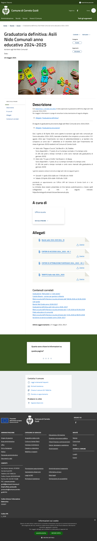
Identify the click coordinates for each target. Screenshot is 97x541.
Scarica (81, 244)
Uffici (2, 445)
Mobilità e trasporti (31, 452)
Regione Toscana (6, 2)
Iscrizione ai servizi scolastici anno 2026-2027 (49, 317)
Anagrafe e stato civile (32, 438)
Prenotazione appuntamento (34, 468)
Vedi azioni (85, 35)
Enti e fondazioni (6, 448)
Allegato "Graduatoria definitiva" (47, 118)
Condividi (76, 35)
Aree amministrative (7, 441)
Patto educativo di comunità (43, 312)
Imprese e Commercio (32, 445)
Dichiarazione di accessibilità (58, 479)
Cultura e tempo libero (32, 441)
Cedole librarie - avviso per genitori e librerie (48, 296)
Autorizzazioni (53, 448)
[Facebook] (77, 10)
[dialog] (48, 529)
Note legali (52, 475)
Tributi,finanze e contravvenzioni (59, 442)
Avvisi (19, 25)
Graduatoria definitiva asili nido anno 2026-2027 (50, 307)
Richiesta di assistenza (32, 479)
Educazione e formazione (57, 435)
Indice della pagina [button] (11, 101)
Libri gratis (36, 301)
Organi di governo (7, 438)
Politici (3, 452)
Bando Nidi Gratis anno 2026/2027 (45, 304)
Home (5, 25)
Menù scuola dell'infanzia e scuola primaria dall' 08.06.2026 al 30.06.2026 (59, 299)
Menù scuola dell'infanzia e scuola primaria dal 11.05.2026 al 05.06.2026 (59, 309)
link (67, 529)
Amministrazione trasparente (58, 468)
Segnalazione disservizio (33, 472)
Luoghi (75, 454)
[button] (48, 537)
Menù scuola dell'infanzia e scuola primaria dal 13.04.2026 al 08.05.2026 (59, 315)
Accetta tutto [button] (41, 533)
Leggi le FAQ (29, 475)
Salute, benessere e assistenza (59, 445)
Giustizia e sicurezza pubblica (58, 438)
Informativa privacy (55, 472)
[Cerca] (93, 10)
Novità (12, 25)
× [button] (95, 520)
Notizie (75, 438)
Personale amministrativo (9, 455)
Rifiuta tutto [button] (56, 533)
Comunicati (76, 441)
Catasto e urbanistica (32, 448)
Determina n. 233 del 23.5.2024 (45, 109)
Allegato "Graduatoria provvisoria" (48, 128)
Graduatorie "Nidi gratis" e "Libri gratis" (46, 293)
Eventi (75, 457)
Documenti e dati (6, 458)
